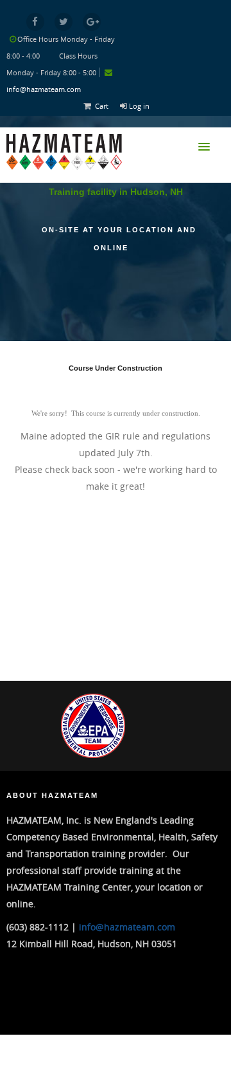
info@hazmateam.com (43, 89)
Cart (101, 106)
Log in (139, 106)
